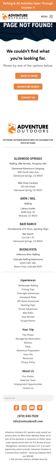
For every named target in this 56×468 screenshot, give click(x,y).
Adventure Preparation (28, 350)
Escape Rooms (28, 320)
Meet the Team (28, 380)
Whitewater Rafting (28, 285)
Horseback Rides (28, 297)
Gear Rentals (28, 316)
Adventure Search (28, 86)
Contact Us (28, 97)
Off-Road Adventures (28, 301)
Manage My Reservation (28, 338)
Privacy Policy (28, 362)
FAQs (28, 346)
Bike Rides (28, 312)
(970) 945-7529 (27, 416)
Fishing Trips (28, 289)
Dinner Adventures (28, 308)
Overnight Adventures (28, 293)
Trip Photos (28, 334)
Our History (28, 376)
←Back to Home (28, 75)
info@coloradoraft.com (28, 421)
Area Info (28, 354)
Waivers (28, 342)
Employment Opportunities (28, 384)
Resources (28, 358)
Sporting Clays (28, 304)
